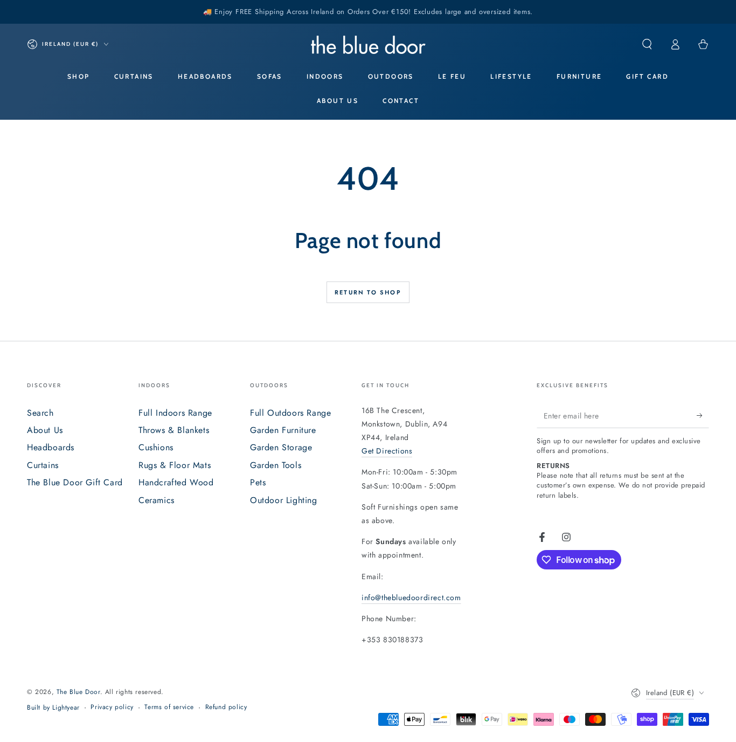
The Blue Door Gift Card (75, 482)
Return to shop (368, 292)
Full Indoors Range (175, 413)
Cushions (155, 447)
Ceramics (156, 500)
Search (40, 413)
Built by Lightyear (53, 707)
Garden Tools (275, 465)
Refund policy (226, 707)
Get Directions (387, 450)
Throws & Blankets (173, 430)
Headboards (50, 447)
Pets (258, 482)
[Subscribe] (703, 416)
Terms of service (169, 707)
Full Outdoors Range (290, 413)
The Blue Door (78, 692)
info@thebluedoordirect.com (411, 597)
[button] (647, 44)
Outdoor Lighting (283, 500)
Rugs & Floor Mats (174, 465)
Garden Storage (281, 447)
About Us (45, 430)
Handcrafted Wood (176, 482)
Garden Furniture (283, 430)
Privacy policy (112, 707)
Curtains (43, 465)
